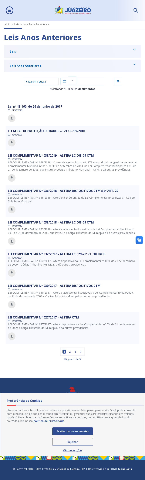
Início (7, 24)
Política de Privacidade (48, 421)
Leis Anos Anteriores (25, 66)
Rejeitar (72, 442)
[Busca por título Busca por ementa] (41, 81)
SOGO (121, 469)
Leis (16, 24)
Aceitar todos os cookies (72, 431)
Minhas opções (72, 450)
